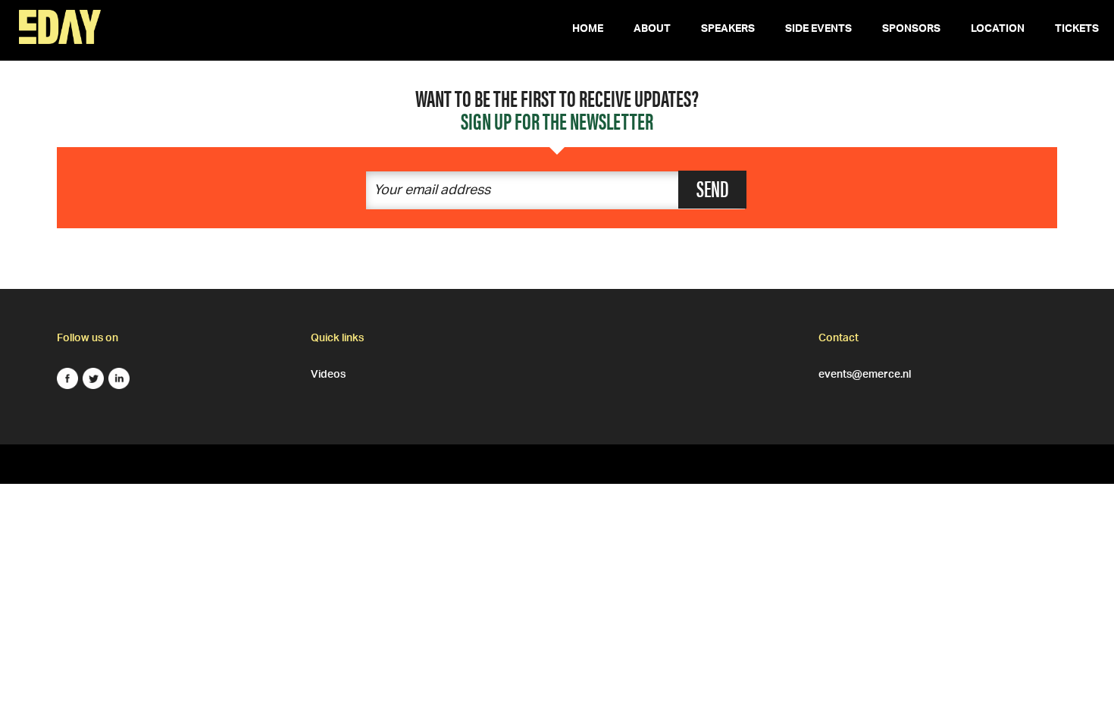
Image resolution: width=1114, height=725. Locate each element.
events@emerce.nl (864, 372)
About (652, 30)
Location (998, 30)
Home (587, 30)
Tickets (1077, 30)
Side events (818, 30)
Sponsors (911, 30)
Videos (328, 372)
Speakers (728, 30)
